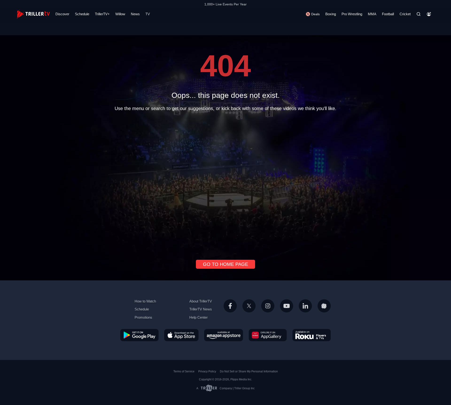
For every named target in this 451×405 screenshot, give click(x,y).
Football (388, 14)
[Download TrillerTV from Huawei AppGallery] (268, 335)
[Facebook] (230, 311)
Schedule (82, 14)
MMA (372, 14)
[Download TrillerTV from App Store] (181, 335)
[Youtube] (286, 311)
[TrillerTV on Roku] (311, 335)
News (135, 14)
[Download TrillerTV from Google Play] (139, 335)
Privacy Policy (207, 371)
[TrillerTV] (33, 14)
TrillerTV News (200, 309)
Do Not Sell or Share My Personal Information (249, 371)
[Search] (418, 14)
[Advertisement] (225, 183)
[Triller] (324, 311)
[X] (249, 311)
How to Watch (145, 301)
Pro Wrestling (352, 14)
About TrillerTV (200, 301)
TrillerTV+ (102, 14)
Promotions (143, 317)
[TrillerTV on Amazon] (223, 335)
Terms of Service (183, 371)
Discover (62, 14)
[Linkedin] (305, 311)
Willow (120, 14)
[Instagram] (267, 311)
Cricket (405, 14)
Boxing (330, 14)
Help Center (198, 317)
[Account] (429, 14)
